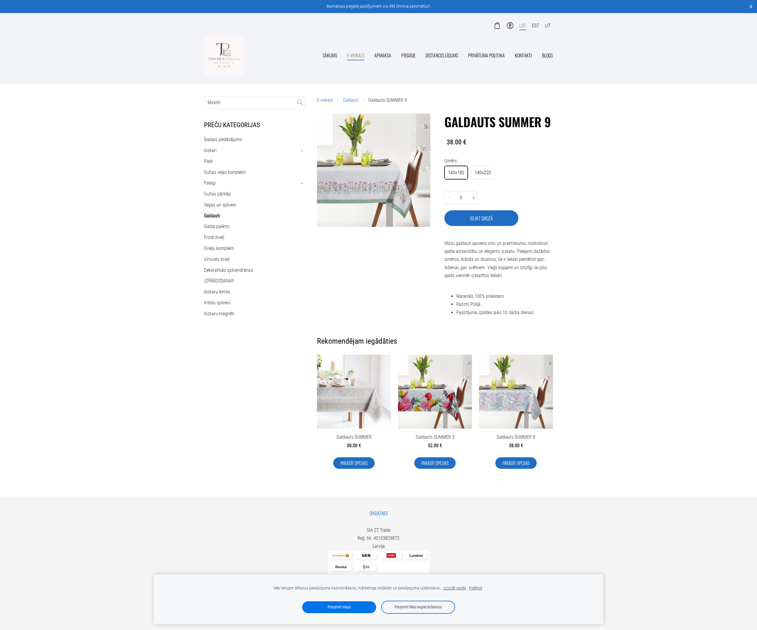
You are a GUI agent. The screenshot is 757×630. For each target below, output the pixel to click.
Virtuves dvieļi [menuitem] (216, 259)
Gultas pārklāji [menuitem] (217, 194)
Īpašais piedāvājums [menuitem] (223, 139)
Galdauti (350, 100)
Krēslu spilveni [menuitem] (217, 303)
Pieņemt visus (339, 607)
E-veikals (325, 100)
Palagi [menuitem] (210, 183)
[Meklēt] (300, 102)
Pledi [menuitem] (208, 161)
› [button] (302, 150)
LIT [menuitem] (548, 25)
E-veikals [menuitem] (355, 55)
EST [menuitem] (535, 25)
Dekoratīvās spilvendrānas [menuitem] (228, 270)
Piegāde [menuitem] (408, 55)
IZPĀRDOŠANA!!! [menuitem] (219, 281)
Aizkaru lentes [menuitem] (217, 292)
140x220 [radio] (483, 172)
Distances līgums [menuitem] (442, 55)
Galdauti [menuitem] (212, 216)
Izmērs (450, 161)
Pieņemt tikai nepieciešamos (418, 607)
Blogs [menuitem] (547, 55)
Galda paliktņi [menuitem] (216, 226)
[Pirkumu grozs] (497, 25)
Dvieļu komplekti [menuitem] (219, 248)
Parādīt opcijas (354, 463)
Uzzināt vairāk (454, 588)
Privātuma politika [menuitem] (486, 55)
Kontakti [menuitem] (523, 55)
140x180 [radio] (456, 172)
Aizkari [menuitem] (210, 150)
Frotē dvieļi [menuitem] (214, 237)
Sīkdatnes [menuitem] (378, 513)
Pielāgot (475, 588)
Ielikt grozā (481, 218)
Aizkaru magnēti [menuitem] (219, 313)
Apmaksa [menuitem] (382, 55)
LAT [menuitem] (522, 25)
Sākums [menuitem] (330, 55)
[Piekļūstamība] (510, 25)
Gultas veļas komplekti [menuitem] (225, 172)
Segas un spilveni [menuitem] (220, 205)
